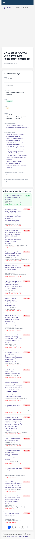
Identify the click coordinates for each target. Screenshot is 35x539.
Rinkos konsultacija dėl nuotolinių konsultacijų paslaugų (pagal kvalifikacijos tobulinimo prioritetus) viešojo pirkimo (13, 338)
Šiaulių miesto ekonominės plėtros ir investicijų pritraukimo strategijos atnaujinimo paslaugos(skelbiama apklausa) (12, 455)
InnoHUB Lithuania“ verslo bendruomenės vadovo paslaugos (12, 407)
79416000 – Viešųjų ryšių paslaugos (16, 155)
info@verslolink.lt (13, 536)
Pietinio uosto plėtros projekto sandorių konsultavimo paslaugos (13, 470)
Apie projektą (23, 536)
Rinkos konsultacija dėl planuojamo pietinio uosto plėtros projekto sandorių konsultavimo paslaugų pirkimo (12, 499)
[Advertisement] (17, 28)
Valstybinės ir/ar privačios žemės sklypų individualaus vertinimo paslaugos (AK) (13, 253)
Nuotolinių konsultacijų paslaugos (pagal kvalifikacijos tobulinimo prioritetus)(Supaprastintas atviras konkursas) (12, 302)
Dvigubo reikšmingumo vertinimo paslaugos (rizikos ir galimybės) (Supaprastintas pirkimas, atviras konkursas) (13, 484)
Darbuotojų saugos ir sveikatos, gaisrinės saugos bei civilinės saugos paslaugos (13, 268)
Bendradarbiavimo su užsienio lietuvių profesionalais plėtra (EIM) (12, 371)
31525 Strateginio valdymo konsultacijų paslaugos (12, 439)
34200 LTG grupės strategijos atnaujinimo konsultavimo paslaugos (13, 197)
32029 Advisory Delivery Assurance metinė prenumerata (12, 515)
